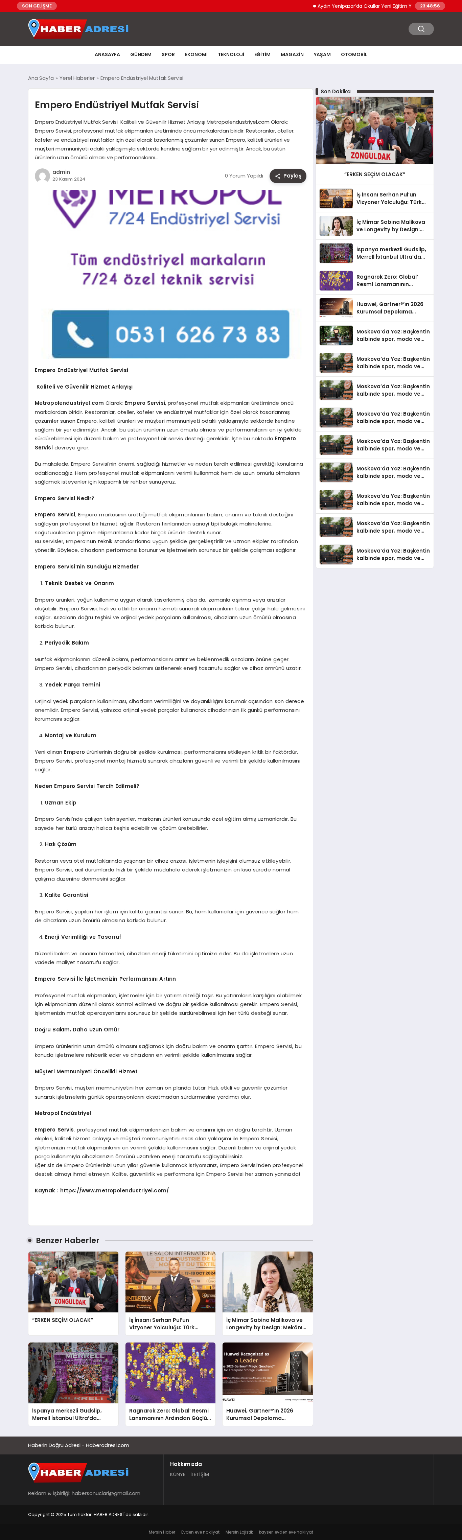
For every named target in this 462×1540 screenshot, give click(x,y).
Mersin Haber (162, 1532)
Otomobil (354, 54)
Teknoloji (231, 54)
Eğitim (262, 54)
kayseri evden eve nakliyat (286, 1532)
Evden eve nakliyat (200, 1532)
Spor (168, 54)
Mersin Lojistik (239, 1532)
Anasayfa (107, 54)
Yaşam (322, 54)
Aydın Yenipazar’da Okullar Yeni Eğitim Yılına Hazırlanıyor (357, 6)
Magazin (292, 54)
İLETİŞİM (199, 1474)
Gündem (141, 54)
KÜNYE (177, 1474)
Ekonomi (196, 54)
